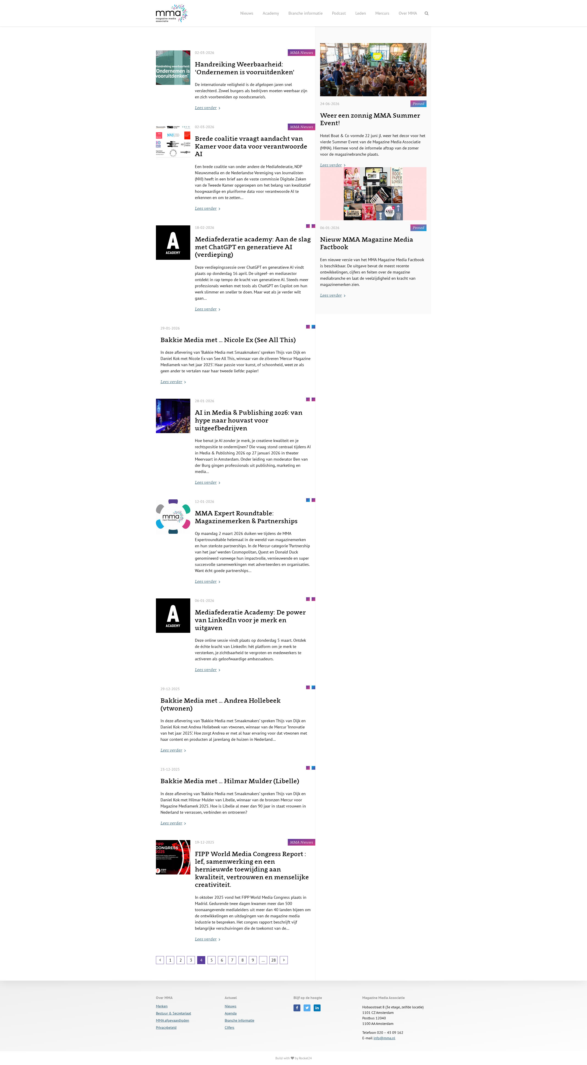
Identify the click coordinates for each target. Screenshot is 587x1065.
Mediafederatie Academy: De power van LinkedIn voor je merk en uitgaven (250, 619)
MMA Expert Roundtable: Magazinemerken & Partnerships (246, 517)
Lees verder (206, 107)
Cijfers (229, 1027)
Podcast (339, 13)
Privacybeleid (166, 1027)
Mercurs (382, 13)
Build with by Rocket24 (293, 1058)
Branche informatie (305, 13)
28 (273, 960)
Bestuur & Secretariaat (173, 1013)
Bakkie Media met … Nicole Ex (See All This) (228, 339)
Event (308, 500)
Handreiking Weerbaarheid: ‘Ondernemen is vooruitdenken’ (244, 68)
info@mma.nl (384, 1038)
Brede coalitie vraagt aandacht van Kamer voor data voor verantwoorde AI (251, 146)
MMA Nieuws (301, 52)
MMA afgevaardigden (172, 1020)
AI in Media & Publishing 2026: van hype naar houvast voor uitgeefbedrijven (248, 420)
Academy (271, 13)
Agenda (231, 1013)
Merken (162, 1006)
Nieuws (246, 13)
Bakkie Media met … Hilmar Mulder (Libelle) (230, 781)
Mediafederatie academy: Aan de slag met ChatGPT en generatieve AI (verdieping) (253, 246)
